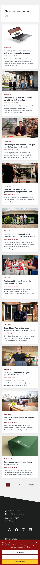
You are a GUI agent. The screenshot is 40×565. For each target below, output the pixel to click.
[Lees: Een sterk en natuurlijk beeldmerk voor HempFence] (20, 445)
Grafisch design (8, 459)
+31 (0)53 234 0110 (16, 511)
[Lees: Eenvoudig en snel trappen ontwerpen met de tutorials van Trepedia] (20, 128)
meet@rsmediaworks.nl (17, 514)
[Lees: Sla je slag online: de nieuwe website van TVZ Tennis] (20, 401)
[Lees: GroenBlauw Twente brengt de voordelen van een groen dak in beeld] (20, 311)
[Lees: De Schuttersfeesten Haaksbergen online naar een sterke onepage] (20, 34)
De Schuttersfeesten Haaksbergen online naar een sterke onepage (18, 52)
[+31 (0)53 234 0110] (6, 511)
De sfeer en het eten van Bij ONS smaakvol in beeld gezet (17, 374)
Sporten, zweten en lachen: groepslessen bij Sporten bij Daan (18, 190)
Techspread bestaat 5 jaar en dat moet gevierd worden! (17, 282)
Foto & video (7, 141)
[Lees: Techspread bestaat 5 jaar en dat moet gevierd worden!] (20, 264)
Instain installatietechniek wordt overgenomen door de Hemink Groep (19, 235)
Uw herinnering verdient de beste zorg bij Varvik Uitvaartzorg (18, 99)
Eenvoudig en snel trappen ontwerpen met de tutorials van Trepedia (19, 146)
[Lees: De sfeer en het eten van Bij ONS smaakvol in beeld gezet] (20, 356)
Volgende (33, 484)
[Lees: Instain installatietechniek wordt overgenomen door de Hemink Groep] (20, 217)
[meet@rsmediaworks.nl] (6, 514)
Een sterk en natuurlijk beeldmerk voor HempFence (18, 463)
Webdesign (7, 47)
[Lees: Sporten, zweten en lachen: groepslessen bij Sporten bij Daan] (20, 173)
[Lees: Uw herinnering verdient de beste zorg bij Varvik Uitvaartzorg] (20, 81)
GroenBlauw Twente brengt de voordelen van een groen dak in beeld (19, 329)
